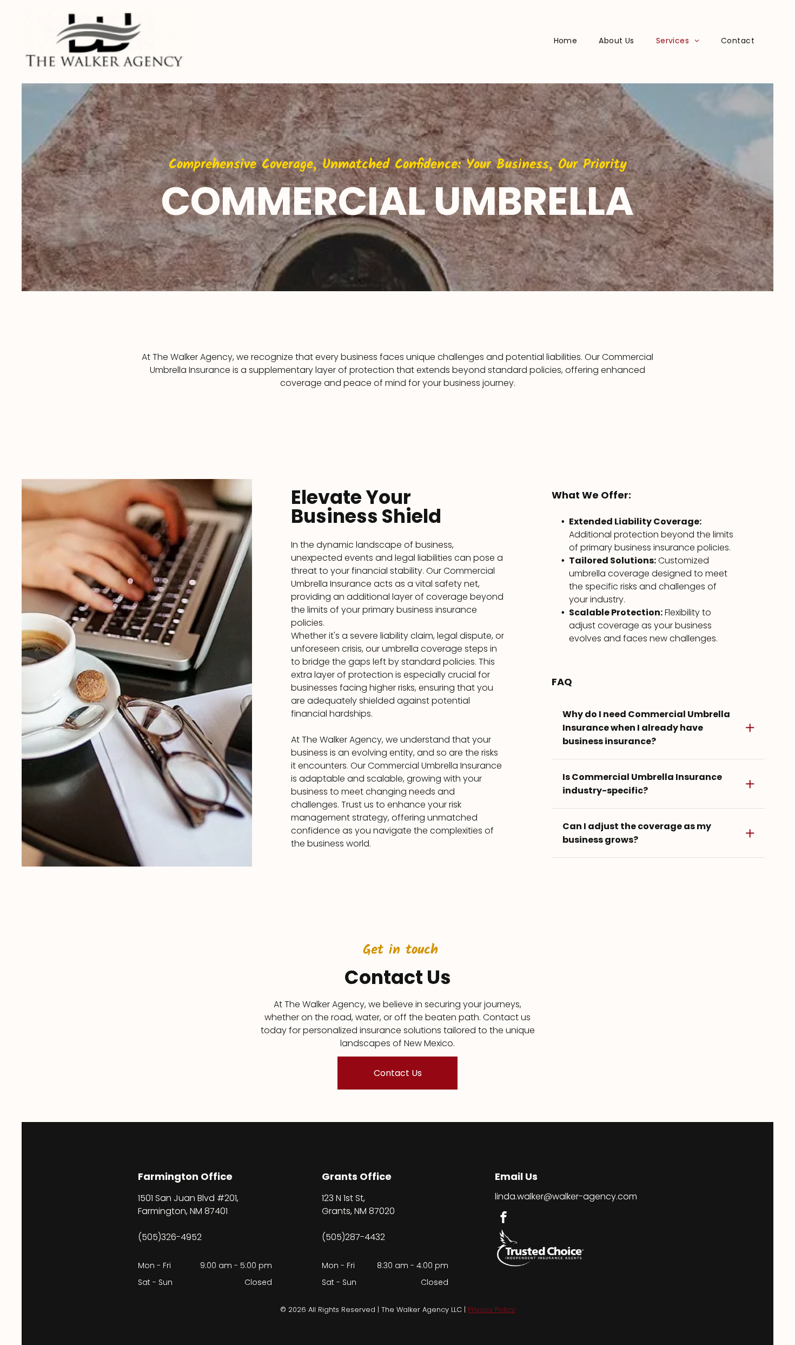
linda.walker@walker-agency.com (566, 1196)
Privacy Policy (491, 1309)
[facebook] (503, 1219)
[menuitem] (565, 41)
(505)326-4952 (170, 1237)
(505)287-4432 (353, 1237)
